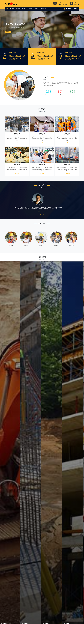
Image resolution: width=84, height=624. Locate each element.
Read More (17, 142)
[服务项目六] (67, 124)
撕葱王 (27, 246)
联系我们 (43, 8)
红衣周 (42, 246)
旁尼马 (72, 246)
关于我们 (12, 8)
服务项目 (24, 8)
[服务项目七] (42, 124)
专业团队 (18, 8)
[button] (40, 215)
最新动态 (37, 8)
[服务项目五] (17, 155)
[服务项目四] (42, 155)
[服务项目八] (17, 124)
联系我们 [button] (8, 32)
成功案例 (31, 8)
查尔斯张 (12, 246)
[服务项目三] (67, 155)
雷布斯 (57, 246)
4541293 (76, 4)
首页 (7, 8)
